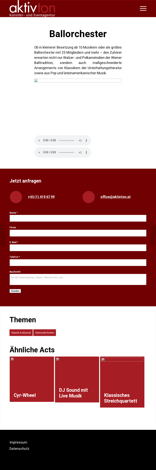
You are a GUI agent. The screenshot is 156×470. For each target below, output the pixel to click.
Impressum (18, 442)
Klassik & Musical (21, 332)
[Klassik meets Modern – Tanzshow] (3, 235)
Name (14, 212)
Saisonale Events (44, 332)
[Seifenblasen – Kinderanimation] (153, 235)
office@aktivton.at (115, 197)
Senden (15, 291)
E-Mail (14, 242)
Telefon (15, 257)
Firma (13, 227)
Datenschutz (19, 449)
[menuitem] (135, 8)
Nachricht (15, 272)
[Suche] (135, 8)
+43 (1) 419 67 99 (41, 197)
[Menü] (142, 8)
